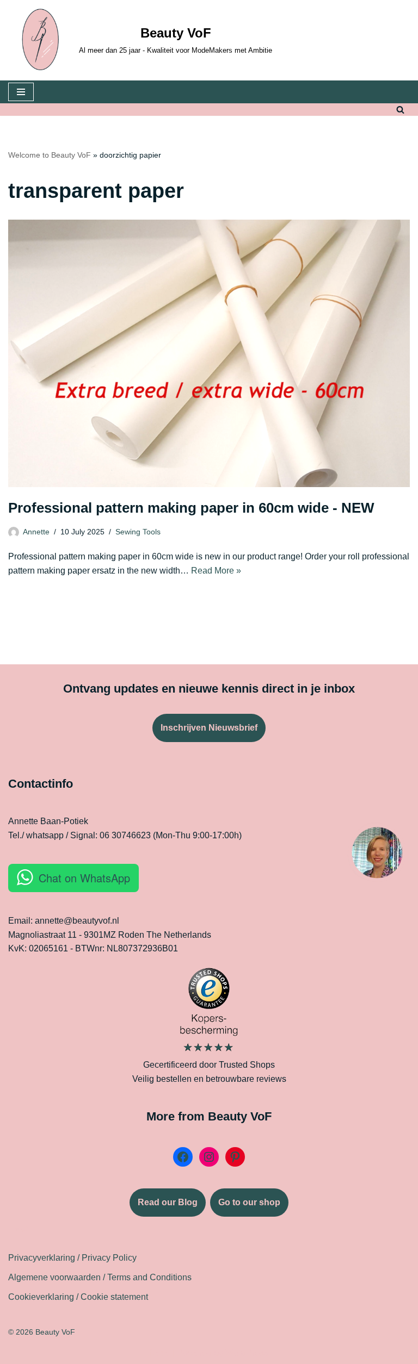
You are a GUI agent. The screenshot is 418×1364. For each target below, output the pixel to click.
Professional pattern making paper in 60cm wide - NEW (191, 508)
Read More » (216, 570)
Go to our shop (249, 1202)
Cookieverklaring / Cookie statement (78, 1296)
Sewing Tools (138, 531)
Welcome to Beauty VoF (49, 155)
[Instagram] (209, 1157)
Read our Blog (168, 1202)
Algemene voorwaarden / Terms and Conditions (100, 1277)
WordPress (246, 1352)
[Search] (400, 109)
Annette (36, 531)
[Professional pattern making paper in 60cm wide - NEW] (209, 353)
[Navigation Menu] (21, 92)
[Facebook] (183, 1157)
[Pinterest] (235, 1157)
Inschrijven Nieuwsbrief (209, 727)
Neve (160, 1352)
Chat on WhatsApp (84, 878)
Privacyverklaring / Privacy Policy (72, 1257)
